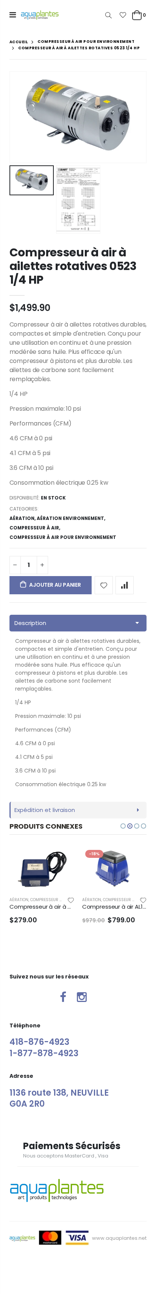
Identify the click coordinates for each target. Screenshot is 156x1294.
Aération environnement (70, 518)
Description (30, 623)
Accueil (18, 42)
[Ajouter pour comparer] (124, 585)
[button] (123, 826)
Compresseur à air (34, 528)
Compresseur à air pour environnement (85, 42)
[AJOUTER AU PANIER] (68, 859)
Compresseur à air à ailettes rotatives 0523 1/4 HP (73, 266)
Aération (21, 518)
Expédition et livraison (44, 810)
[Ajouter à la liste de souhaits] (104, 585)
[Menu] (12, 14)
